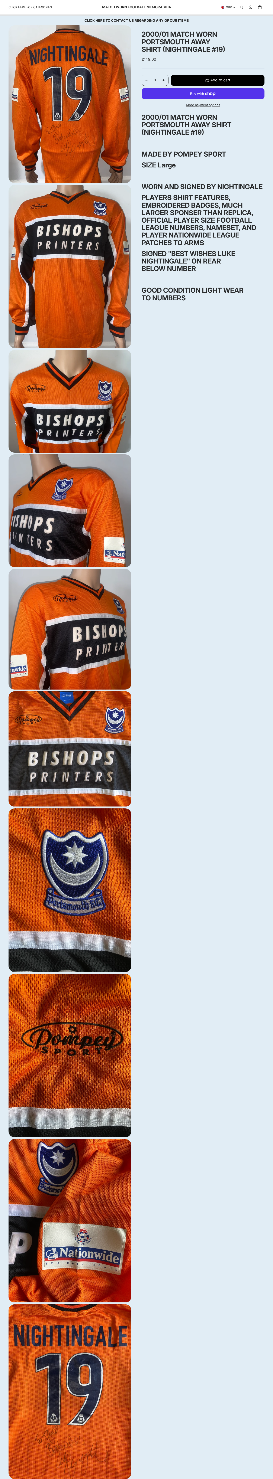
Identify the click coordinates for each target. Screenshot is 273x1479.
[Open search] (241, 7)
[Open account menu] (250, 7)
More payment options (203, 105)
